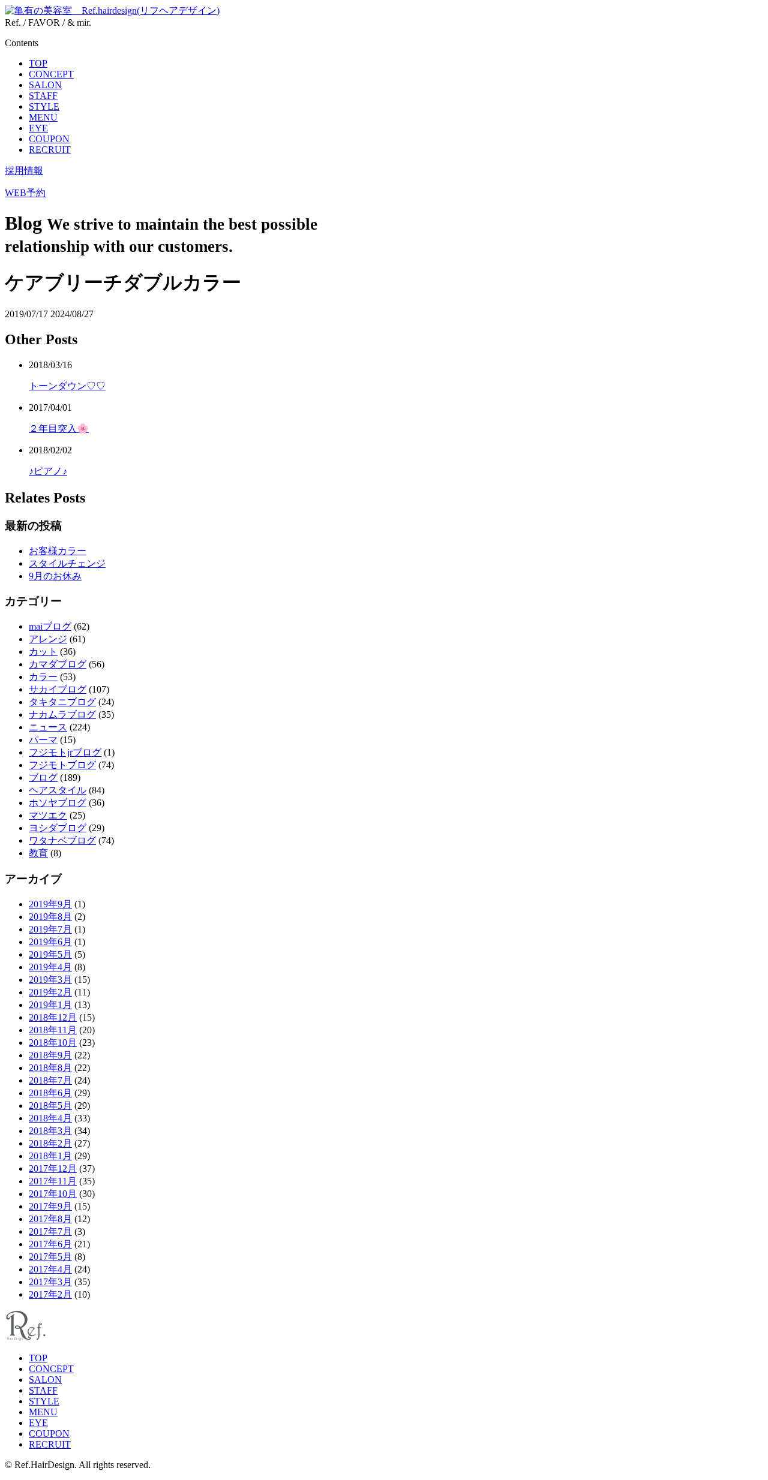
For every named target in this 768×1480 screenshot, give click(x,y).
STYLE (44, 106)
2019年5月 (50, 954)
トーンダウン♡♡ (67, 386)
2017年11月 (53, 1181)
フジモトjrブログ (65, 752)
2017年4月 (50, 1269)
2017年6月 (50, 1244)
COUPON (49, 139)
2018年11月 (53, 1030)
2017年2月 (50, 1294)
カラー (43, 677)
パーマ (43, 740)
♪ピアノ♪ (48, 471)
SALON (45, 85)
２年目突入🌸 (59, 428)
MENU (43, 117)
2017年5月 (50, 1257)
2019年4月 (50, 967)
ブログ (43, 777)
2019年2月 (50, 992)
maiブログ (50, 626)
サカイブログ (57, 689)
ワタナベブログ (62, 840)
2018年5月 (50, 1105)
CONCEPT (51, 74)
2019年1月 (50, 1005)
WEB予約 (25, 193)
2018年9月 (50, 1055)
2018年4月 (50, 1118)
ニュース (48, 727)
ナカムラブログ (62, 714)
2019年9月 (50, 904)
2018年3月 (50, 1131)
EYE (38, 128)
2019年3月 (50, 979)
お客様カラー (57, 551)
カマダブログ (57, 664)
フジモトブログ (62, 765)
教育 (38, 853)
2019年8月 (50, 917)
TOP (38, 63)
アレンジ (48, 639)
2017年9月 (50, 1206)
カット (43, 651)
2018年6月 (50, 1093)
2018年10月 (53, 1042)
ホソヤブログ (57, 803)
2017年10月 (53, 1194)
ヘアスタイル (57, 790)
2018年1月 (50, 1156)
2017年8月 (50, 1219)
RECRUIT (50, 150)
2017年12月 (53, 1168)
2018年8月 (50, 1068)
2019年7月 (50, 929)
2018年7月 (50, 1080)
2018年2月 (50, 1143)
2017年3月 (50, 1282)
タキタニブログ (62, 702)
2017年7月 (50, 1231)
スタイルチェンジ (67, 563)
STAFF (43, 96)
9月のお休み (55, 576)
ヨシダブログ (57, 828)
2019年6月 (50, 942)
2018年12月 (53, 1017)
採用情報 (24, 171)
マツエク (48, 815)
